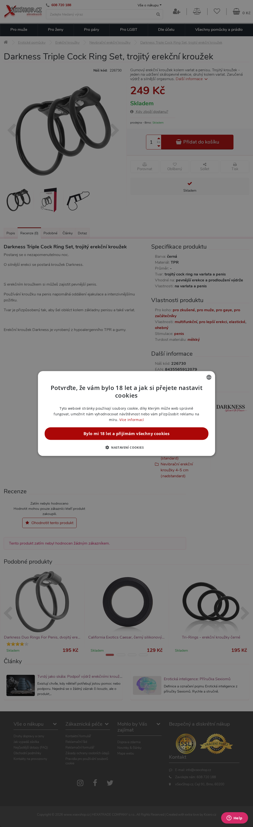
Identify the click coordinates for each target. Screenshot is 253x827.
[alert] (126, 413)
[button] (126, 447)
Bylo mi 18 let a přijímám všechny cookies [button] (126, 433)
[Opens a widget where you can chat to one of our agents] (234, 818)
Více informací (131, 419)
